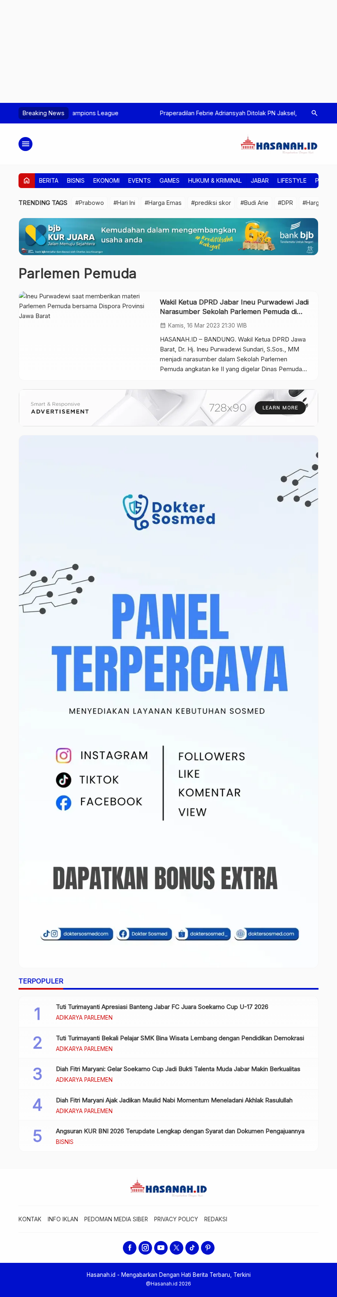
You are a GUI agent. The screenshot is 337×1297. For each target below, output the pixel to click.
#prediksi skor (211, 202)
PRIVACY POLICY (176, 1219)
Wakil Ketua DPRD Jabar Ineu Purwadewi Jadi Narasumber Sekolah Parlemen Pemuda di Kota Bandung (234, 311)
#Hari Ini (124, 202)
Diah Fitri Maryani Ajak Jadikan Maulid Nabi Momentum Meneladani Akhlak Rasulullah (174, 1100)
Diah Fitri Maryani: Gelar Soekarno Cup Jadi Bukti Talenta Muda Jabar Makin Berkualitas (178, 1069)
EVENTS (139, 180)
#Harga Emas (163, 202)
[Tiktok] (192, 1248)
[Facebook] (129, 1248)
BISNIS (76, 180)
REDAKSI (215, 1219)
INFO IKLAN (63, 1219)
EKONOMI (106, 180)
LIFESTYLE (292, 180)
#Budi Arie (254, 202)
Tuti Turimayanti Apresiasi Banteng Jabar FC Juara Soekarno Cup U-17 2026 (162, 1007)
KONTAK (30, 1219)
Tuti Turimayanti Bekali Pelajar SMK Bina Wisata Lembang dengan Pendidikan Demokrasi (180, 1038)
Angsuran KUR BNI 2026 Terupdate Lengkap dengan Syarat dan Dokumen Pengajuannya (180, 1131)
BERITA (48, 180)
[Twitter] (176, 1248)
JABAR (260, 180)
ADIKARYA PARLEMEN (84, 1018)
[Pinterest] (208, 1248)
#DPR (285, 202)
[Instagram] (145, 1248)
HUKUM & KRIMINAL (215, 180)
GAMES (169, 180)
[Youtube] (161, 1248)
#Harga (312, 202)
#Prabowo (89, 202)
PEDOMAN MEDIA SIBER (116, 1219)
